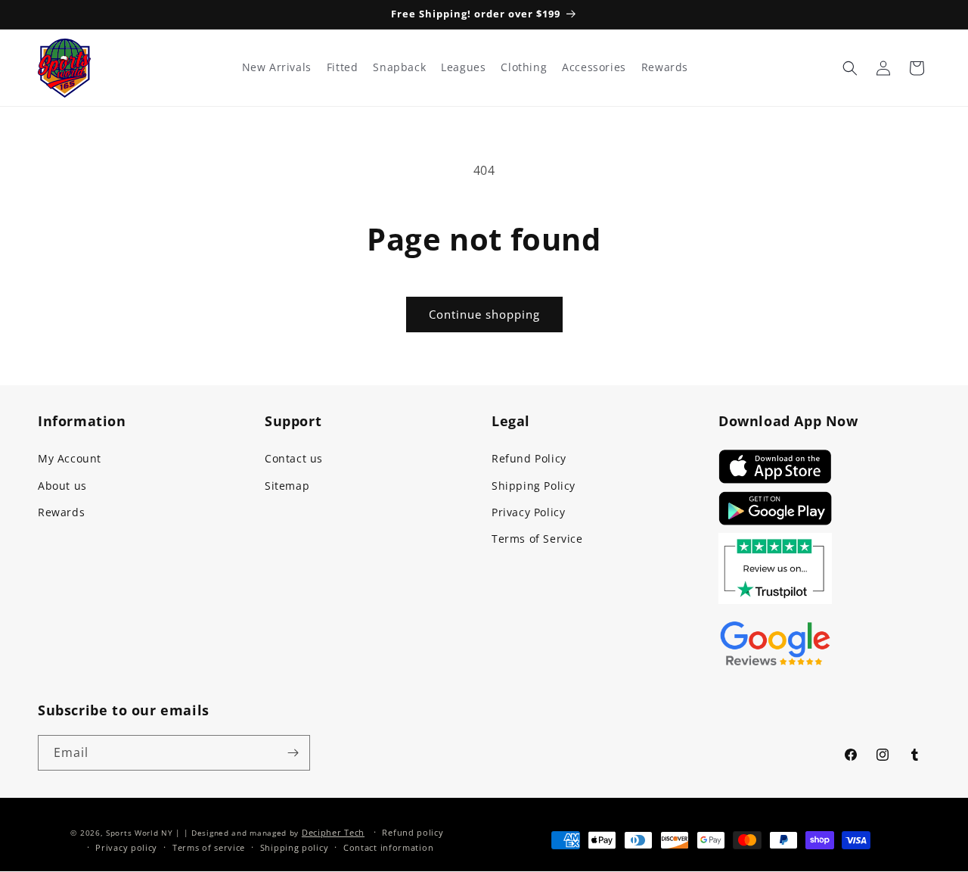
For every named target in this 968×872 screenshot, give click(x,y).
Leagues (463, 67)
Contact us (294, 458)
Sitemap (287, 485)
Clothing (524, 67)
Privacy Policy (528, 512)
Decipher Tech (333, 832)
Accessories (594, 67)
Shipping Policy (534, 485)
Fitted (342, 67)
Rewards (61, 512)
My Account (69, 458)
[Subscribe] (292, 753)
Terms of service (208, 847)
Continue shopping (484, 314)
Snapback (399, 67)
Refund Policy (529, 458)
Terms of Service (537, 538)
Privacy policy (126, 847)
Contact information (388, 847)
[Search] (850, 68)
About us (62, 485)
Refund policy (412, 832)
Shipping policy (294, 847)
